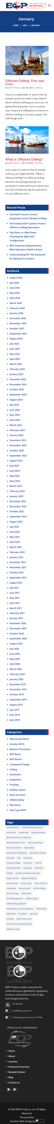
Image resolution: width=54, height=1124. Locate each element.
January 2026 (16, 313)
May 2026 (15, 292)
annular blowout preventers (32, 827)
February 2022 (17, 552)
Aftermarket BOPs (19, 738)
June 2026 (15, 287)
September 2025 (18, 333)
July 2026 (14, 282)
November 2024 (18, 384)
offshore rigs (26, 893)
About (11, 1056)
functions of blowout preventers (28, 873)
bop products (29, 847)
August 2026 (16, 277)
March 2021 (16, 608)
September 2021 (18, 577)
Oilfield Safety (17, 799)
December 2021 (18, 562)
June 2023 (15, 470)
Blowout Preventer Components (19, 837)
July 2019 (14, 709)
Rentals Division (16, 1072)
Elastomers (15, 774)
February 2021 (17, 613)
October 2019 (17, 694)
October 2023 (17, 450)
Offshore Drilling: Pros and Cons (24, 82)
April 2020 (15, 663)
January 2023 (16, 496)
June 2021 (15, 592)
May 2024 (15, 414)
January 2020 (16, 679)
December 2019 (18, 684)
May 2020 (15, 659)
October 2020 (17, 633)
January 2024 (16, 435)
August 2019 (16, 704)
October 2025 (17, 328)
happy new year (13, 878)
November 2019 (18, 689)
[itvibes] (40, 1121)
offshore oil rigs (13, 893)
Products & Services (18, 1066)
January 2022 (16, 557)
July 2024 (14, 404)
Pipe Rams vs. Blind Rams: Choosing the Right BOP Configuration (23, 236)
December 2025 (18, 318)
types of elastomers (24, 919)
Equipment (15, 779)
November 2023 (18, 445)
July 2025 (14, 343)
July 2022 (14, 526)
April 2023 (15, 481)
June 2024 (15, 409)
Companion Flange (19, 764)
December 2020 (18, 623)
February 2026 (17, 308)
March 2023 (16, 486)
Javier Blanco (14, 87)
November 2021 (18, 567)
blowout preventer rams (16, 842)
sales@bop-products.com (22, 1010)
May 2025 (15, 353)
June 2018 (15, 719)
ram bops (10, 919)
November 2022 (18, 506)
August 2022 (16, 521)
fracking (10, 873)
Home (15, 25)
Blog (10, 1077)
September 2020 (18, 638)
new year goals (24, 888)
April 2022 (15, 541)
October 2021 (17, 572)
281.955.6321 (17, 1004)
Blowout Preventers (20, 749)
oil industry (23, 913)
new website (11, 888)
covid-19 (38, 863)
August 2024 (16, 399)
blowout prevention (14, 847)
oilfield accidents (31, 898)
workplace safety (13, 929)
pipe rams (34, 913)
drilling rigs (27, 868)
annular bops (24, 832)
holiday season (12, 883)
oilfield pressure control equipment (20, 909)
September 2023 (18, 455)
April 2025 (15, 359)
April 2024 (15, 420)
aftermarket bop (13, 827)
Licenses (12, 1061)
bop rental (10, 858)
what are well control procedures (19, 924)
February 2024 (17, 430)
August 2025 (16, 338)
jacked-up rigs (26, 883)
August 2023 (16, 460)
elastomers (39, 868)
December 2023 (18, 440)
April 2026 (15, 298)
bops (19, 858)
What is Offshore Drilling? (24, 159)
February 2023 (17, 491)
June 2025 (15, 348)
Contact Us (14, 1082)
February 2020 (17, 674)
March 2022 (16, 547)
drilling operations (13, 868)
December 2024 (18, 379)
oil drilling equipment (15, 898)
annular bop (11, 832)
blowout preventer (38, 832)
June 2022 (15, 531)
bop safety (28, 858)
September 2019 (18, 699)
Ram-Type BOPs (18, 810)
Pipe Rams (15, 805)
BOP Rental (15, 759)
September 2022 (18, 516)
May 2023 (15, 475)
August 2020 (16, 643)
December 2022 (18, 501)
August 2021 (16, 582)
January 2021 (16, 618)
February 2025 (17, 369)
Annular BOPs (17, 744)
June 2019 (15, 714)
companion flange (13, 863)
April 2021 (15, 603)
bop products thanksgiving (17, 853)
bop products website (37, 853)
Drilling (39, 87)
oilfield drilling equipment (16, 903)
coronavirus (27, 863)
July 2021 (14, 587)
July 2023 (14, 465)
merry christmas (40, 883)
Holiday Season (18, 789)
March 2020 (16, 669)
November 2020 (18, 628)
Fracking (14, 784)
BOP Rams (15, 754)
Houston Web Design (21, 1121)
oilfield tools (11, 913)
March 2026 (16, 303)
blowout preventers (35, 842)
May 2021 (15, 597)
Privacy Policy (27, 1117)
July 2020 (14, 648)
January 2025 (16, 374)
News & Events (17, 794)
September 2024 (18, 394)
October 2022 (17, 511)
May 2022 (15, 536)
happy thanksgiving (28, 878)
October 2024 (17, 389)
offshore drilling (39, 888)
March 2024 (16, 425)
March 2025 (16, 364)
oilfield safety (41, 909)
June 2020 (15, 653)
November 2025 (18, 323)
